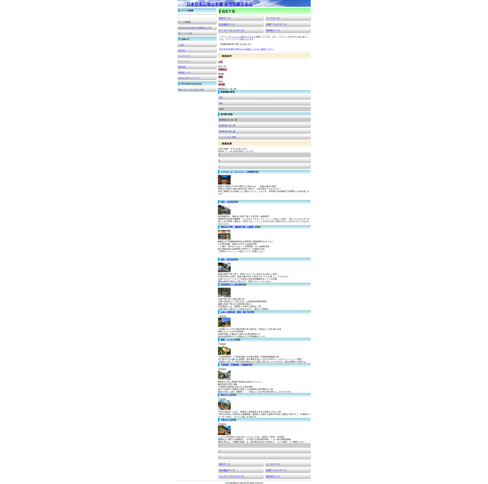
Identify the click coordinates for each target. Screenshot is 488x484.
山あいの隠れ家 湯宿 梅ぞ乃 (235, 312)
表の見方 (181, 50)
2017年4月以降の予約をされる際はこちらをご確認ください (246, 49)
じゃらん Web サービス (242, 37)
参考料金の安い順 (227, 125)
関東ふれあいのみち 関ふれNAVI (191, 90)
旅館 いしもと (228, 340)
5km (221, 103)
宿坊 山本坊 (227, 202)
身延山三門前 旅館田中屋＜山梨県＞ (238, 227)
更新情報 (181, 67)
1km (221, 97)
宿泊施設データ (227, 24)
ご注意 (181, 45)
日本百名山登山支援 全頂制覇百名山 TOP (194, 28)
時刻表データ (273, 30)
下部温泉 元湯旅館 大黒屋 (234, 365)
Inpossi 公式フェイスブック (189, 78)
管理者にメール (184, 72)
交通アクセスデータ (276, 24)
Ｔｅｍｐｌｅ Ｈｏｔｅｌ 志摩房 (237, 172)
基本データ (224, 18)
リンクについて (184, 56)
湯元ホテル (226, 395)
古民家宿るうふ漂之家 (231, 284)
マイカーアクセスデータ (231, 30)
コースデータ (273, 18)
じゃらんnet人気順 (227, 137)
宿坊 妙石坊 (227, 259)
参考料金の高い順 (227, 131)
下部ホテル (226, 420)
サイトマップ (183, 61)
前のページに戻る (185, 33)
